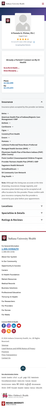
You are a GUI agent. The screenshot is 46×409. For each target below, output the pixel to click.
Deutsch (34, 381)
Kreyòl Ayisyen (6, 384)
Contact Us (6, 358)
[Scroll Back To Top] (23, 368)
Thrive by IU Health (10, 297)
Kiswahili (20, 388)
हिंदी (18, 384)
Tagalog (26, 388)
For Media (6, 315)
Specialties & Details (13, 213)
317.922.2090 (8, 83)
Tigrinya (32, 388)
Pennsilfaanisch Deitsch (9, 381)
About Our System (9, 257)
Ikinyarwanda (36, 384)
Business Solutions (9, 288)
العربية (20, 377)
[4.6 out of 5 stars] (23, 39)
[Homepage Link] (13, 3)
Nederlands (35, 377)
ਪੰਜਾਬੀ (9, 388)
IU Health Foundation (10, 275)
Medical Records (8, 283)
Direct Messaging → (11, 71)
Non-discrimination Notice (10, 374)
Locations (7, 206)
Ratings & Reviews (12, 220)
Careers (5, 270)
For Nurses (6, 310)
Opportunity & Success (11, 266)
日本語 (22, 384)
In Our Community (9, 261)
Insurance (7, 102)
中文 (28, 377)
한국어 (4, 388)
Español (9, 377)
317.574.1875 (8, 88)
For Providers (7, 306)
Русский (14, 388)
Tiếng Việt (39, 388)
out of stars (17, 42)
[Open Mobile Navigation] (43, 3)
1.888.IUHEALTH (10, 249)
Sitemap (5, 345)
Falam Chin (20, 381)
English (4, 377)
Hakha (14, 384)
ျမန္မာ (25, 377)
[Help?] (34, 42)
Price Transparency (9, 355)
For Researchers (8, 301)
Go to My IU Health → (11, 68)
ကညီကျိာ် (28, 384)
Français (27, 381)
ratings (28, 42)
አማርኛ (15, 377)
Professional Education (11, 292)
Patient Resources (9, 279)
